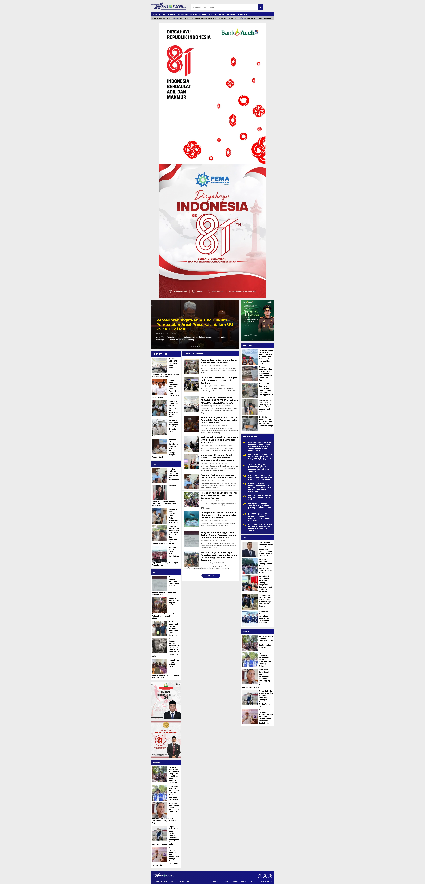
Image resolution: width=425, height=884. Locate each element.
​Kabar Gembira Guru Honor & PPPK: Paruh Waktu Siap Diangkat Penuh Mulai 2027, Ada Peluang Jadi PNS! (260, 457)
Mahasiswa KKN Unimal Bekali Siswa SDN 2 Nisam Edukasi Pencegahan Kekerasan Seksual (260, 527)
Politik (193, 14)
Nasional (242, 14)
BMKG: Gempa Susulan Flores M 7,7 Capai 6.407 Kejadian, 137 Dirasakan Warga (266, 421)
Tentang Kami (226, 881)
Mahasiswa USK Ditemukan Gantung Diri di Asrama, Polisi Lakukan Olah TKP (265, 405)
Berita (162, 14)
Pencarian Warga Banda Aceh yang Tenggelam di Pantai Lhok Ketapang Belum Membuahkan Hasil (266, 356)
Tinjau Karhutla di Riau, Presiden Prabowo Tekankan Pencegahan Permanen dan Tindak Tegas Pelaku (266, 698)
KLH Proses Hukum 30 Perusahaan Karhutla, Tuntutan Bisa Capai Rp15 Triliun (265, 659)
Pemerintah (182, 14)
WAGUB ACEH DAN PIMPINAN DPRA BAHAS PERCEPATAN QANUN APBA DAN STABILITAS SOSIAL (246, 18)
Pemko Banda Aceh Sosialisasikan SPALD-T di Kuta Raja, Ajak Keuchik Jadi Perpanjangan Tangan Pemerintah (259, 487)
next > (211, 576)
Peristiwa (212, 14)
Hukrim (202, 14)
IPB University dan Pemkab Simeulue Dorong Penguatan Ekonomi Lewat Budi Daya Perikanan (265, 583)
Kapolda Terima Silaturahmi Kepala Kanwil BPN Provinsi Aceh (259, 497)
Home (154, 14)
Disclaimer (254, 881)
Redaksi (216, 881)
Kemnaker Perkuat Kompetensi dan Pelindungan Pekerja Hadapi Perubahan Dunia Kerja (266, 716)
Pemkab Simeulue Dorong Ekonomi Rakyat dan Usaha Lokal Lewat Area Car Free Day (266, 565)
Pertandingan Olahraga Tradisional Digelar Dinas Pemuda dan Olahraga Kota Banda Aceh (259, 506)
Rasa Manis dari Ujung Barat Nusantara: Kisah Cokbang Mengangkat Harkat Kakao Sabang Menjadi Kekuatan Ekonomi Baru (259, 446)
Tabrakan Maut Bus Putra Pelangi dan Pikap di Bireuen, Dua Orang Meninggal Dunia (266, 389)
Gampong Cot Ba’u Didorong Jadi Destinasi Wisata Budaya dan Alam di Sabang (265, 600)
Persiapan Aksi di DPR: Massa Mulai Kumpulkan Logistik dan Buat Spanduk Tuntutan (266, 641)
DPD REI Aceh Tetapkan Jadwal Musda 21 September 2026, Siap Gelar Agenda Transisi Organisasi (266, 549)
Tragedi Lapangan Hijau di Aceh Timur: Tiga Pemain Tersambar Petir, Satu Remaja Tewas (266, 373)
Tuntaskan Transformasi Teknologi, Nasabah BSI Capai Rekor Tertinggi (264, 617)
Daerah (171, 14)
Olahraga (231, 14)
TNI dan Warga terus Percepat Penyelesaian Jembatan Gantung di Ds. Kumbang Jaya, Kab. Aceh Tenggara (258, 468)
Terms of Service (266, 881)
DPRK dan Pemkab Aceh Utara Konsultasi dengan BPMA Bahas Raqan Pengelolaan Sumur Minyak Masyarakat (259, 516)
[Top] (410, 881)
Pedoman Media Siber (241, 881)
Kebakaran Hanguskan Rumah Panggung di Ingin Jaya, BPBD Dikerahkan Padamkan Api (260, 477)
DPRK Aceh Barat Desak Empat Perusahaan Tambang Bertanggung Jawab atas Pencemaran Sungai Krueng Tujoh (256, 678)
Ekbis (221, 14)
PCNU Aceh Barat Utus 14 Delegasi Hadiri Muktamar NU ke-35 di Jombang (170, 18)
